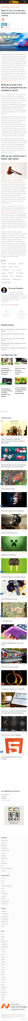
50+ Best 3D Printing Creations (9, 532)
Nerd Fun (3, 987)
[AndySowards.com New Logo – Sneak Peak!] (14, 677)
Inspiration (4, 916)
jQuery (3, 896)
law (13, 269)
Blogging (4, 843)
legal (4, 273)
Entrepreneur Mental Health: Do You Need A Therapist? (6, 371)
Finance (3, 855)
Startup (3, 871)
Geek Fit (3, 964)
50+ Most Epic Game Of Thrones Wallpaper (12, 511)
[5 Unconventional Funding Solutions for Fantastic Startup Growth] (21, 380)
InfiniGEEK (3, 796)
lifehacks (11, 273)
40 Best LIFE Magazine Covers (9, 599)
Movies (3, 982)
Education (4, 941)
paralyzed (5, 276)
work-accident (6, 279)
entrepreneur (12, 263)
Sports (3, 995)
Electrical (4, 944)
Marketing (4, 863)
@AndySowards (5, 301)
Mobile (3, 898)
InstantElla (3, 798)
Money (3, 979)
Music (2, 984)
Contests (4, 911)
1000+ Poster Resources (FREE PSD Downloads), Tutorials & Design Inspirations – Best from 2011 (13, 440)
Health (13, 7)
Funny (3, 957)
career (4, 263)
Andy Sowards (14, 304)
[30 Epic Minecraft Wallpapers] (14, 543)
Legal (17, 7)
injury (16, 266)
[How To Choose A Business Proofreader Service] (21, 361)
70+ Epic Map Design (6, 621)
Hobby (3, 972)
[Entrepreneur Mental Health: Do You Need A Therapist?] (7, 361)
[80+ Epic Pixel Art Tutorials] (14, 477)
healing (21, 263)
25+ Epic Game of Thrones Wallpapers (11, 735)
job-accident (6, 269)
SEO (2, 866)
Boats (3, 934)
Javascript (4, 893)
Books (3, 936)
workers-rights (6, 282)
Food (2, 954)
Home (2, 974)
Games (3, 959)
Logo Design (4, 921)
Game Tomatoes (5, 794)
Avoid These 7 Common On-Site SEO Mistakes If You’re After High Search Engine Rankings (14, 712)
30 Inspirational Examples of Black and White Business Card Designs (6, 392)
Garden (3, 962)
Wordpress (4, 903)
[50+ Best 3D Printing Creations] (14, 521)
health (4, 266)
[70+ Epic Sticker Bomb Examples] (14, 655)
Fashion (3, 951)
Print (2, 926)
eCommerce (4, 848)
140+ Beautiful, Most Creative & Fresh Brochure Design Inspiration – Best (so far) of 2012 (13, 465)
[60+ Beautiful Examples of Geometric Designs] (14, 565)
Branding (3, 845)
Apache (3, 878)
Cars (2, 939)
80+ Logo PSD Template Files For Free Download (11, 757)
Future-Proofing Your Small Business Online (14, 334)
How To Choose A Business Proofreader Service (20, 371)
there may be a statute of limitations (14, 182)
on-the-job (20, 273)
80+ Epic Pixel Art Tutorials (8, 488)
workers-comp (17, 279)
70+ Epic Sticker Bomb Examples (10, 667)
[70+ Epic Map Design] (14, 609)
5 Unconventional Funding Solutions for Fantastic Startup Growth (20, 390)
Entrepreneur (5, 7)
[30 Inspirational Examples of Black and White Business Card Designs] (7, 381)
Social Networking (6, 868)
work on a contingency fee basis (13, 211)
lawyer (19, 269)
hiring (10, 266)
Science (3, 989)
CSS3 (2, 888)
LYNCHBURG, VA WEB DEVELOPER (18, 1014)
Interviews (4, 919)
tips (12, 276)
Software (4, 992)
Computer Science (6, 886)
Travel (3, 1000)
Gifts (2, 967)
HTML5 (2, 891)
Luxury (3, 977)
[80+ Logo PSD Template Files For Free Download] (14, 745)
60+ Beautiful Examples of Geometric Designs (13, 577)
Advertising (4, 840)
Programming (5, 901)
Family (3, 949)
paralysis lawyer (7, 124)
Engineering (4, 946)
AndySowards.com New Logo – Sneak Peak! (13, 689)
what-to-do (19, 276)
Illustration (4, 914)
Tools (3, 997)
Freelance (4, 858)
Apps (2, 881)
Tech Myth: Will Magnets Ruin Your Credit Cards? (12, 644)
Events (3, 853)
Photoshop (4, 924)
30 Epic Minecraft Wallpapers (8, 555)
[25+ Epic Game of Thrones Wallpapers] (14, 723)
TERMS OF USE (9, 1017)
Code (2, 883)
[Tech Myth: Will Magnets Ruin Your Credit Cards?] (14, 631)
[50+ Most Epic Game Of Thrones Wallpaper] (14, 499)
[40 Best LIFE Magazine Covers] (14, 587)
